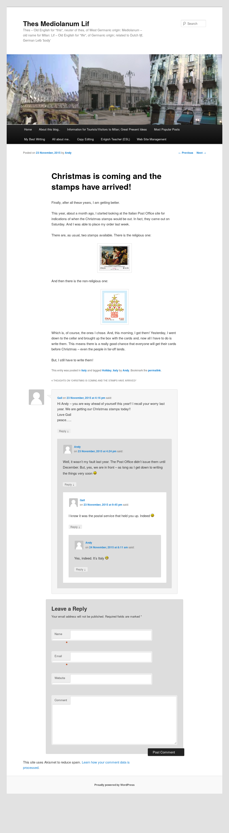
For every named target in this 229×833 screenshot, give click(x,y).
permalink (154, 370)
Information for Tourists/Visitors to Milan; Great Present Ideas (107, 129)
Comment (61, 700)
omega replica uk (168, 803)
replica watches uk (208, 808)
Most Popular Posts (167, 129)
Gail (59, 398)
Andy (68, 153)
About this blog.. (49, 129)
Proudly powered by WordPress (114, 785)
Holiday (107, 370)
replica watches (58, 824)
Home (28, 129)
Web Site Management (151, 139)
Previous (185, 153)
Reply (64, 431)
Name (61, 635)
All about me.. (61, 139)
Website (60, 678)
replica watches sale (95, 803)
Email (61, 657)
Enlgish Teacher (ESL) (115, 139)
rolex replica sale (64, 808)
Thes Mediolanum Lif (56, 23)
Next (201, 153)
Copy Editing (85, 139)
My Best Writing (34, 139)
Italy (84, 370)
